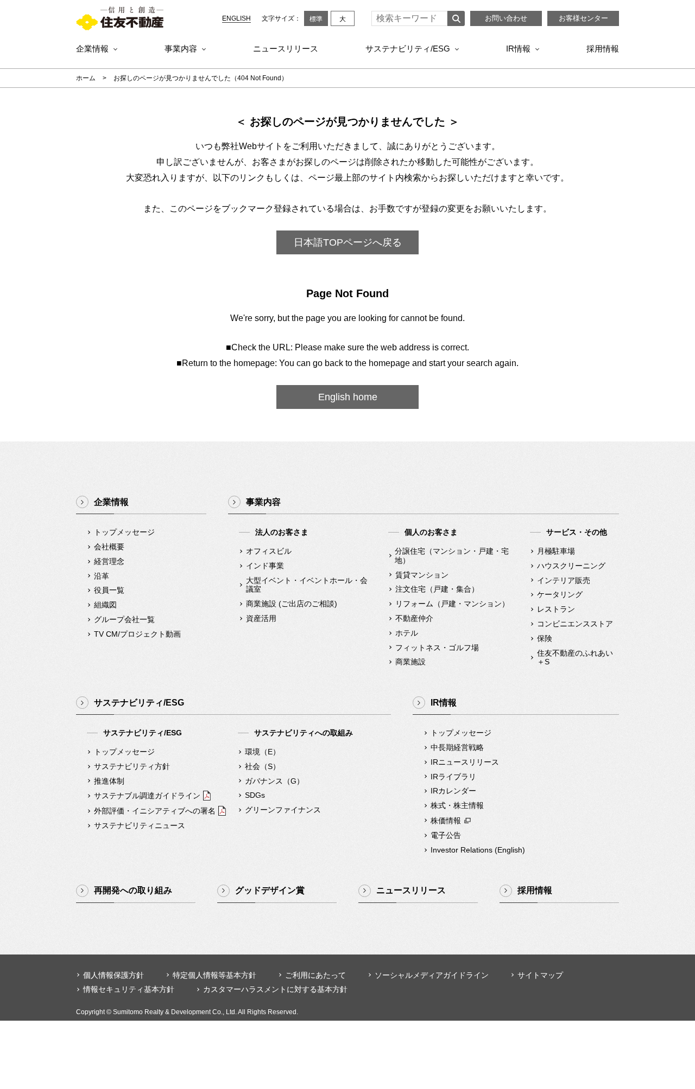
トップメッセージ (124, 532)
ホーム (86, 78)
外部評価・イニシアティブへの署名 (155, 810)
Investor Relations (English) (478, 849)
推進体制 (109, 781)
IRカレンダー (453, 790)
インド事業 (265, 565)
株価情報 (446, 820)
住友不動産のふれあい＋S (575, 658)
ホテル (406, 633)
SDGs (255, 795)
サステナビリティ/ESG (407, 48)
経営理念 (109, 561)
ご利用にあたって (315, 975)
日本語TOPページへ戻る (348, 242)
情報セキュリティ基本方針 (128, 989)
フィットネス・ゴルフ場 (437, 647)
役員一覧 (109, 590)
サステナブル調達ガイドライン (147, 795)
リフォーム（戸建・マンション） (452, 603)
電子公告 (446, 835)
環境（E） (262, 751)
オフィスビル (269, 551)
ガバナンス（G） (274, 781)
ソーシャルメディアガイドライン (432, 975)
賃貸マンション (421, 575)
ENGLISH (236, 18)
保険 (544, 638)
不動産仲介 (414, 618)
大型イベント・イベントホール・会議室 (307, 585)
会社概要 (109, 546)
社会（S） (262, 766)
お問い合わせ (506, 18)
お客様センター (583, 18)
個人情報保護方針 (113, 975)
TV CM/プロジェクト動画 (137, 634)
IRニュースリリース (465, 762)
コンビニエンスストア (575, 623)
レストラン (556, 609)
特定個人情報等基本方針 (214, 975)
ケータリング (560, 594)
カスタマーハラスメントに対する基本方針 (275, 989)
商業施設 (410, 661)
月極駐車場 (556, 551)
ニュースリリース (285, 48)
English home (347, 397)
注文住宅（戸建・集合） (437, 589)
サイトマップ (540, 975)
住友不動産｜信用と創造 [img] (119, 18)
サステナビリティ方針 (132, 766)
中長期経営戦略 (457, 747)
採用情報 (602, 48)
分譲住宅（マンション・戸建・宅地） (452, 556)
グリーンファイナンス (283, 809)
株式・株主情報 (457, 805)
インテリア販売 (563, 580)
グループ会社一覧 (124, 619)
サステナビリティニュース (139, 825)
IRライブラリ (453, 776)
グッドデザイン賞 (270, 890)
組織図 (105, 604)
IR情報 (518, 48)
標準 (316, 19)
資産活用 (261, 618)
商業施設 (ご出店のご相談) (291, 603)
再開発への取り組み (133, 890)
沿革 (101, 576)
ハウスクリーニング (571, 565)
